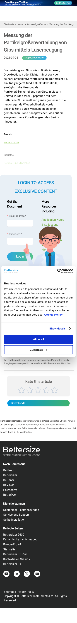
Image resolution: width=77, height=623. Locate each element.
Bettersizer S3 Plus (15, 554)
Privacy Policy (25, 592)
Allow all (38, 339)
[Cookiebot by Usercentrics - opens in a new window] (57, 271)
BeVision (9, 485)
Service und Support (16, 515)
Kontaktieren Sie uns (16, 559)
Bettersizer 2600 (13, 535)
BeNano (8, 470)
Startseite (9, 24)
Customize (36, 349)
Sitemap (9, 592)
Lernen (20, 24)
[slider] (38, 393)
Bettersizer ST (12, 564)
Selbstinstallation (14, 520)
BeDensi (8, 480)
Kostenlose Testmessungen (21, 510)
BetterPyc (9, 495)
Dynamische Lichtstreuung (20, 539)
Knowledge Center (37, 24)
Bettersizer (10, 475)
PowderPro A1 (12, 544)
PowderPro (10, 490)
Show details (57, 328)
